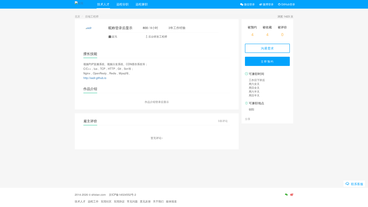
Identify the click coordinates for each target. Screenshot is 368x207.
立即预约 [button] (267, 61)
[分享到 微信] (254, 118)
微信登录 (249, 4)
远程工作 (93, 201)
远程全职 (122, 4)
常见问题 (132, 201)
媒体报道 (171, 201)
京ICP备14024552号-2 (122, 194)
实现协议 (119, 201)
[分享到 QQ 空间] (262, 118)
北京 (77, 16)
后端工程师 (92, 16)
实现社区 (106, 201)
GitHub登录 (287, 4)
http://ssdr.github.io (94, 78)
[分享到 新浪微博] (258, 118)
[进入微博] (291, 194)
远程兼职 (142, 4)
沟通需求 (267, 48)
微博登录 (268, 4)
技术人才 (103, 4)
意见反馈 (145, 201)
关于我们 (158, 201)
